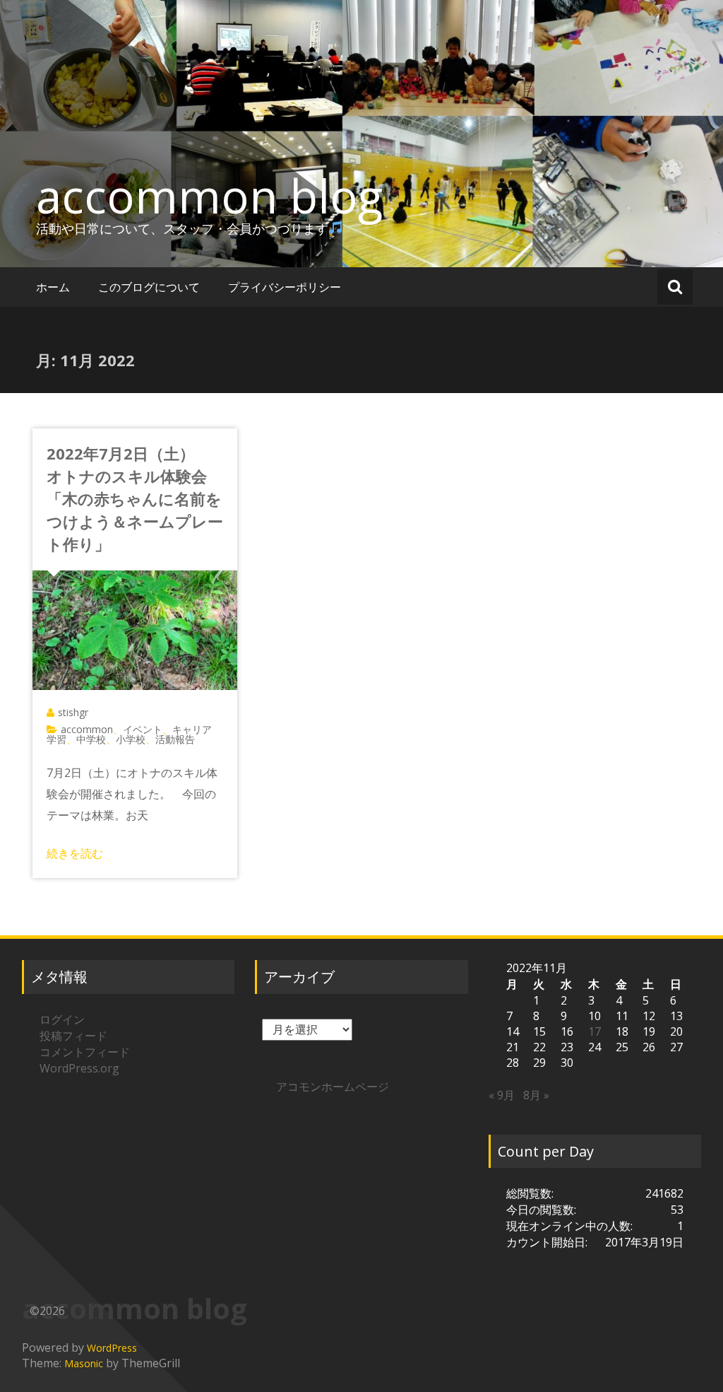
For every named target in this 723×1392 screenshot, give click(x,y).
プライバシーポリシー (284, 287)
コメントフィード (85, 1052)
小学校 (130, 739)
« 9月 (502, 1095)
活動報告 (175, 739)
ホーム (53, 287)
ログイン (62, 1019)
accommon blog (209, 196)
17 (594, 1031)
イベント (142, 729)
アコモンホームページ (332, 1086)
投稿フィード (73, 1035)
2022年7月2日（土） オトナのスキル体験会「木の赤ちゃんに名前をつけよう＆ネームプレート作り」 (135, 498)
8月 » (536, 1095)
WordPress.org (79, 1068)
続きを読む (75, 853)
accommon (87, 729)
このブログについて (149, 287)
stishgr (73, 712)
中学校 (91, 739)
